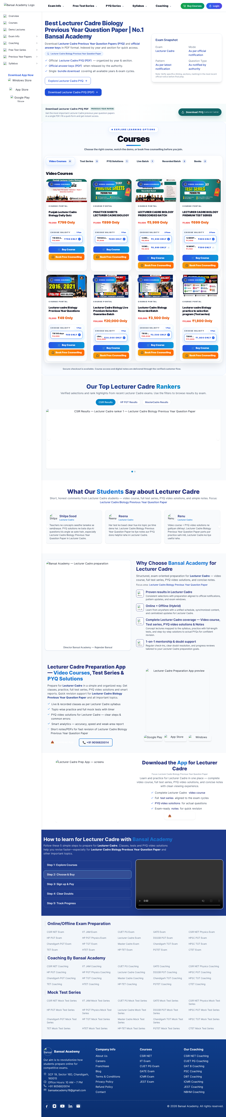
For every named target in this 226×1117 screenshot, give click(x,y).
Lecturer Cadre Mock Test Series (132, 1011)
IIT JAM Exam (89, 931)
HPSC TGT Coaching (200, 978)
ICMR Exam (147, 1076)
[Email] (78, 1106)
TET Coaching (54, 984)
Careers (100, 1061)
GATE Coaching (161, 966)
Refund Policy (104, 1086)
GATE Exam (159, 931)
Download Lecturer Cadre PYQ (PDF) (71, 92)
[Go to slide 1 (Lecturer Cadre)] (132, 471)
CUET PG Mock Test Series (132, 1000)
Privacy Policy (104, 1081)
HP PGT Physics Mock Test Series (97, 1011)
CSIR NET (146, 1056)
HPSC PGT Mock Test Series (204, 1009)
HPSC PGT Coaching (200, 972)
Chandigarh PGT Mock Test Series (62, 1021)
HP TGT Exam (89, 943)
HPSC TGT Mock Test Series (204, 1019)
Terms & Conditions (108, 1076)
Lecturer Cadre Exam (129, 937)
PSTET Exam (160, 949)
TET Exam (52, 949)
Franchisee (102, 1066)
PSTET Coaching (162, 984)
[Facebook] (46, 1106)
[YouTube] (62, 1106)
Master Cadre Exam (128, 943)
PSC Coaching (193, 1071)
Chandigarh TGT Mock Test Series (168, 1021)
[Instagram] (54, 1106)
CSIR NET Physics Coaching (204, 966)
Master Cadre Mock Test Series (131, 1021)
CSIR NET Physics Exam (202, 931)
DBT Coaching (193, 1076)
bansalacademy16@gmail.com (67, 1090)
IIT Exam (145, 1061)
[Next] (218, 439)
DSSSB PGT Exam (163, 937)
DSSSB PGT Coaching (165, 972)
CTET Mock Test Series (201, 1028)
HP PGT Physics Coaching (96, 972)
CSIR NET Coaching (57, 966)
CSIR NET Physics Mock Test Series (204, 1002)
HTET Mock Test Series (94, 1028)
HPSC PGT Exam (198, 937)
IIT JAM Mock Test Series (96, 1000)
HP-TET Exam (125, 949)
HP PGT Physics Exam (94, 937)
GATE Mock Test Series (165, 1000)
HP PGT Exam (54, 937)
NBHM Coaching (194, 1092)
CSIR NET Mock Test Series (62, 1000)
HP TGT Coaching (92, 978)
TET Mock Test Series (58, 1028)
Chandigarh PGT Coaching (61, 978)
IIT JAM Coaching (91, 966)
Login (216, 5)
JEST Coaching (193, 1086)
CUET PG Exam (126, 931)
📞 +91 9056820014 (96, 742)
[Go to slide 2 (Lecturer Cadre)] (135, 471)
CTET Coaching (197, 984)
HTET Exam (88, 949)
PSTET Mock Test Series (166, 1028)
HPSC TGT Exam (198, 943)
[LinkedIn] (70, 1106)
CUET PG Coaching (128, 966)
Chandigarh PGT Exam (59, 943)
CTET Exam (195, 949)
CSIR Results (106, 402)
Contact (101, 1092)
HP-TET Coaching (127, 984)
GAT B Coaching (194, 1066)
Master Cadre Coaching (130, 978)
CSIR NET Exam (55, 931)
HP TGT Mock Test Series (96, 1019)
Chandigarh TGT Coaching (167, 978)
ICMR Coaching (193, 1081)
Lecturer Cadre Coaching (131, 972)
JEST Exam (147, 1081)
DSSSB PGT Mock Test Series (165, 1011)
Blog (98, 1071)
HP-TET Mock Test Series (131, 1028)
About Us (101, 1056)
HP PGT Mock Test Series (60, 1009)
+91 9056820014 (59, 1086)
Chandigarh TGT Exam (165, 943)
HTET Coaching (90, 984)
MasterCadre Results (156, 402)
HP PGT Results (128, 402)
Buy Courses (194, 5)
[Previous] (48, 439)
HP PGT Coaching (56, 972)
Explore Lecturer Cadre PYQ (65, 80)
